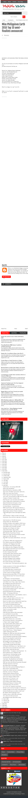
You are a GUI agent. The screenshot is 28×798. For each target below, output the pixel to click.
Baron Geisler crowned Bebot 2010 (10, 668)
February (5, 700)
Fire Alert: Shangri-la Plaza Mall (10, 551)
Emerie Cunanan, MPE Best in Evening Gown (13, 615)
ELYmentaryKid (16, 761)
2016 (3, 461)
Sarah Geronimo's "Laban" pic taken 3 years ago (13, 515)
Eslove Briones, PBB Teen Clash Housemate (13, 660)
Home (5, 1)
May (4, 483)
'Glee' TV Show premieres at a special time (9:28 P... (14, 628)
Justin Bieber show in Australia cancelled (12, 526)
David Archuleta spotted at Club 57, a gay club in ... (14, 588)
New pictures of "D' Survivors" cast (10, 678)
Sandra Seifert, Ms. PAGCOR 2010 (10, 521)
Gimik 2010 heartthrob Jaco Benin (10, 550)
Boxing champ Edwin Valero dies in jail (11, 585)
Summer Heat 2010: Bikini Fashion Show (12, 599)
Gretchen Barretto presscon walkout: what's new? (13, 691)
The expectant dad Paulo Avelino (10, 617)
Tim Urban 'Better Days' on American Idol (12, 569)
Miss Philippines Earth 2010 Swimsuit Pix (12, 583)
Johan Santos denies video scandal (10, 529)
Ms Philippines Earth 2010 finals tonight (11, 545)
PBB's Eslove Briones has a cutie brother (12, 618)
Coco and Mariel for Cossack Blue (10, 614)
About (9, 1)
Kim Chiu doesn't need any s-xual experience (12, 620)
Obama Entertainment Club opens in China (12, 503)
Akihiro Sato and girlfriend (8, 488)
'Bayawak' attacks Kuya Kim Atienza (11, 556)
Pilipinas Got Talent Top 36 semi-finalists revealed (14, 534)
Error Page (20, 1)
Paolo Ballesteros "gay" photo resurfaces (8, 715)
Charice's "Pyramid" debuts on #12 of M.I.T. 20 (13, 598)
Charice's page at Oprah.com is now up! (11, 639)
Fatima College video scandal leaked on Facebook (14, 501)
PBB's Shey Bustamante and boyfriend (11, 625)
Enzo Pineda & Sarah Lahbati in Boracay (12, 681)
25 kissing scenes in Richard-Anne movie (12, 504)
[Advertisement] (14, 48)
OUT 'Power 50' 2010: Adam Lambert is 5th (12, 623)
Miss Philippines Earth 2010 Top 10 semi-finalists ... (14, 548)
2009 (3, 703)
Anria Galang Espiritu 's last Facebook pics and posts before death (12, 722)
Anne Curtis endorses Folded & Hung (11, 676)
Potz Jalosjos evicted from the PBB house (12, 542)
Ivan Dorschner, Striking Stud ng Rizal (11, 657)
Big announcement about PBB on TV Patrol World (14, 574)
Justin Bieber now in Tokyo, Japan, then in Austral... (14, 581)
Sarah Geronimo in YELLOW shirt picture (12, 520)
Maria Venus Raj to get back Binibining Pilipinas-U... (14, 667)
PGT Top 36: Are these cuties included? (11, 561)
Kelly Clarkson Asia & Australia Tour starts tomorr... (14, 647)
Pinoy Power (13, 764)
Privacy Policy (20, 752)
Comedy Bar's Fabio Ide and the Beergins (12, 634)
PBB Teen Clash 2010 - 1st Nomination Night (12, 606)
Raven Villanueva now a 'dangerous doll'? (12, 652)
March (4, 699)
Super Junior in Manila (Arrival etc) (10, 679)
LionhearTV (4, 764)
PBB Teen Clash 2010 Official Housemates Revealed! (14, 662)
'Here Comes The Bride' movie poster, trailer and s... (14, 491)
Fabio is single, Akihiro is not (9, 596)
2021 (3, 453)
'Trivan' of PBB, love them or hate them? (12, 642)
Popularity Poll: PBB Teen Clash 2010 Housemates (14, 633)
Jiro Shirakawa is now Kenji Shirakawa (11, 578)
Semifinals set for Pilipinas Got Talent (11, 528)
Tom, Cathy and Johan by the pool (10, 695)
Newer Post (3, 328)
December (5, 472)
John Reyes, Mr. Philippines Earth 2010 (11, 543)
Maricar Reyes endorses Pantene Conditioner (13, 511)
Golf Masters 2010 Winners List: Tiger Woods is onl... (14, 646)
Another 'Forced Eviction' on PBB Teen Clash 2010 (14, 509)
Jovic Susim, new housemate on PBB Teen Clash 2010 (15, 496)
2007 (3, 707)
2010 (3, 470)
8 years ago (17, 715)
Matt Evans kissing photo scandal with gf (12, 638)
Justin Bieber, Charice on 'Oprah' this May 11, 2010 (14, 524)
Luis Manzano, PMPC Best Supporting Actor (12, 540)
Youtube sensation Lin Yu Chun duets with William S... (15, 566)
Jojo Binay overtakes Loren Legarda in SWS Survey (14, 523)
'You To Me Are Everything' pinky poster (11, 604)
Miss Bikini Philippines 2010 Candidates (11, 558)
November (5, 474)
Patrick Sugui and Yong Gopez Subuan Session (13, 494)
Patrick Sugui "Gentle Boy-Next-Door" (11, 649)
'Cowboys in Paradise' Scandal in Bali (11, 498)
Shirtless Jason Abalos (8, 610)
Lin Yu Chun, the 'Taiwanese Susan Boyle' (12, 686)
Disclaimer (4, 754)
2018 (3, 458)
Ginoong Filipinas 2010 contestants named (12, 553)
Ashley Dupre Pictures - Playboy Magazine (12, 630)
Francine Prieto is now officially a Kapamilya (12, 580)
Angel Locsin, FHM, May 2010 (9, 536)
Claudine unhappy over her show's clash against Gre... (15, 689)
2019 (3, 456)
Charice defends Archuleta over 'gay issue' (12, 586)
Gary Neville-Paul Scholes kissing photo (11, 570)
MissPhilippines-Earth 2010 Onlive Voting (12, 697)
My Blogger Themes (21, 793)
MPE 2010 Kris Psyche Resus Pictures (11, 532)
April (4, 485)
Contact (14, 1)
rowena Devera (6, 735)
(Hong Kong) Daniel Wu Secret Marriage (11, 591)
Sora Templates (11, 793)
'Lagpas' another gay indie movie (10, 631)
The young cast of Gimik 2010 (9, 589)
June (4, 482)
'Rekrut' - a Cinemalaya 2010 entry (10, 593)
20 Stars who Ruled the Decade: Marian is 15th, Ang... (15, 607)
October (5, 475)
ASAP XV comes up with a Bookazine (11, 655)
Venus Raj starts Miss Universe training (11, 555)
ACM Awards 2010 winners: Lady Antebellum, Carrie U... (15, 594)
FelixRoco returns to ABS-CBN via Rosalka (12, 694)
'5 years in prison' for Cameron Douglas (11, 572)
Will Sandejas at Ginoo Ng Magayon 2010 (12, 641)
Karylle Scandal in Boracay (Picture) (11, 673)
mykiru (4, 741)
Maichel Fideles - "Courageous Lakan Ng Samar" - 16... (15, 651)
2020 (3, 454)
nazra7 (4, 717)
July (4, 480)
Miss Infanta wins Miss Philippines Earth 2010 (13, 547)
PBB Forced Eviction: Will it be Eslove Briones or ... (14, 507)
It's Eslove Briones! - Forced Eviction (11, 506)
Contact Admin (10, 752)
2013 (3, 466)
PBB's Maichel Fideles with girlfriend (11, 626)
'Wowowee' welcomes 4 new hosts (10, 663)
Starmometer (22, 764)
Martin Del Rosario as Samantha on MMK (12, 490)
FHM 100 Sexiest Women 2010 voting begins (13, 612)
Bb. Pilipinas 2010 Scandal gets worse (11, 692)
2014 (3, 464)
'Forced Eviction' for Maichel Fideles (11, 567)
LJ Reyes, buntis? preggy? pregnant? (11, 622)
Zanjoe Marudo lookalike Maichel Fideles (12, 644)
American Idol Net (6, 761)
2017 (3, 459)
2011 (3, 469)
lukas (4, 712)
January (5, 702)
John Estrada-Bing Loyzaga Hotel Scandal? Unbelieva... (15, 636)
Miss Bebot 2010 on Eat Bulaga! (10, 665)
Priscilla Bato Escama (8, 725)
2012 (3, 467)
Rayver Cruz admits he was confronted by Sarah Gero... (15, 601)
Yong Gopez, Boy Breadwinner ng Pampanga (12, 659)
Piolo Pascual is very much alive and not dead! (13, 499)
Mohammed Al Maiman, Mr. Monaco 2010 (12, 683)
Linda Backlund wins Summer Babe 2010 (12, 675)
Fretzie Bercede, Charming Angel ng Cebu (12, 654)
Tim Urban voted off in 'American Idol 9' (11, 559)
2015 (3, 462)
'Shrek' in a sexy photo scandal (9, 609)
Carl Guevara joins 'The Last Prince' (10, 684)
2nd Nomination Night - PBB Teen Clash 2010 (13, 531)
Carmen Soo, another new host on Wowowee (12, 670)
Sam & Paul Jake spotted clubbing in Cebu (12, 602)
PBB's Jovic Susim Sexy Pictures (10, 493)
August (5, 478)
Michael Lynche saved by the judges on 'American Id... (15, 687)
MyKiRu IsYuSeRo (17, 792)
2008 (3, 705)
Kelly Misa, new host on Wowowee (10, 671)
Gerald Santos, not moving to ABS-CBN (11, 486)
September (5, 477)
